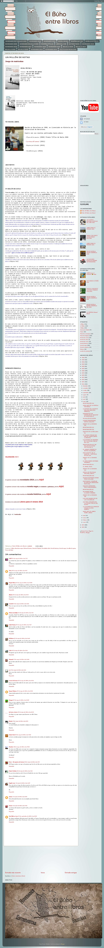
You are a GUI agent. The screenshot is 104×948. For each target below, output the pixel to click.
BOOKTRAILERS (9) (88, 489)
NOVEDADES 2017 (25, 47)
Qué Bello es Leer (13, 816)
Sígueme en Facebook (81, 119)
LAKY (10, 558)
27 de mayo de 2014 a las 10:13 (20, 594)
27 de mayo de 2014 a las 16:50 (25, 691)
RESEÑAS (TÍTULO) (47, 44)
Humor (81, 331)
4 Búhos (82, 324)
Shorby (10, 721)
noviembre (85, 388)
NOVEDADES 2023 (49, 41)
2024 (83, 362)
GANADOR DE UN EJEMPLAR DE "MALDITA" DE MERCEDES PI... (90, 415)
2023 (83, 364)
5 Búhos (12, 548)
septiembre (86, 392)
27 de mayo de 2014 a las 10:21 (21, 603)
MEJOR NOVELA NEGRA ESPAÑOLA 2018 (91, 298)
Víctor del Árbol (9, 550)
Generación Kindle (84, 330)
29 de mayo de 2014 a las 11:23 (24, 771)
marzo (84, 517)
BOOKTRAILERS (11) (88, 464)
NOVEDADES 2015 (54, 47)
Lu (9, 670)
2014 (83, 384)
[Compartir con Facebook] (40, 546)
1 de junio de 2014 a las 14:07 (23, 783)
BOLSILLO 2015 (23, 49)
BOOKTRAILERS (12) (88, 429)
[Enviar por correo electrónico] (36, 546)
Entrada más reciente (13, 873)
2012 (83, 527)
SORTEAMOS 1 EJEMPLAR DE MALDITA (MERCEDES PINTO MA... (90, 483)
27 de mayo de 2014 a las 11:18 (25, 612)
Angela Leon (12, 783)
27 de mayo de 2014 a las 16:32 (26, 680)
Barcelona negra (19, 548)
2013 (83, 525)
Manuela (11, 659)
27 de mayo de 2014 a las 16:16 (18, 670)
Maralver (11, 747)
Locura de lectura (13, 680)
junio (84, 399)
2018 (83, 375)
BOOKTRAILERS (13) (88, 427)
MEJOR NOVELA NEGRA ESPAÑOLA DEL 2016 (91, 306)
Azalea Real (12, 734)
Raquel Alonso (12, 582)
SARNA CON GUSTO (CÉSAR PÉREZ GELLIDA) (92, 237)
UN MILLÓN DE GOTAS (89, 418)
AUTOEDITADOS (74, 44)
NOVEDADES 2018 (11, 47)
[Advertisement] (41, 858)
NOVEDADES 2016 (40, 47)
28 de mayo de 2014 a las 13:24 (23, 734)
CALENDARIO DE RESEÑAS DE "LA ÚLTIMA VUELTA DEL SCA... (90, 441)
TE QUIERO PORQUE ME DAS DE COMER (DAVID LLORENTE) (90, 436)
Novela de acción (84, 337)
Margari (11, 700)
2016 (83, 379)
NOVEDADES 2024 (35, 41)
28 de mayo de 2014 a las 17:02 (21, 747)
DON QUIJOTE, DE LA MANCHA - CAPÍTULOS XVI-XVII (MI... (90, 454)
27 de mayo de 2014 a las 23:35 (26, 712)
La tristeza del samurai (32, 141)
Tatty (10, 570)
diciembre (85, 386)
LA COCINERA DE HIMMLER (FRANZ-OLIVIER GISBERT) (91, 508)
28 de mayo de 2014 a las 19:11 (32, 762)
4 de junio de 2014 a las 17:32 (20, 805)
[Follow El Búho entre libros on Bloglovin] (86, 127)
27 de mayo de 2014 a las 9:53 (19, 570)
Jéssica (10, 796)
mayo (84, 401)
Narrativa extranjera (85, 333)
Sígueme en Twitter (81, 122)
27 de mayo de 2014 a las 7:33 (19, 558)
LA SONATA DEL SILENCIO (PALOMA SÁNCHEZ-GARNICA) (90, 410)
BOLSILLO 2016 (10, 49)
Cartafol (11, 603)
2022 (83, 366)
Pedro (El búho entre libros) (88, 213)
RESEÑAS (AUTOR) (77, 41)
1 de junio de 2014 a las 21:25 (20, 796)
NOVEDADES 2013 (51, 49)
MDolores (11, 638)
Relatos (82, 349)
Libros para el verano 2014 (31, 502)
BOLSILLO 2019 (68, 47)
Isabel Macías (12, 624)
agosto (85, 394)
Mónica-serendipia (13, 612)
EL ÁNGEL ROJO (87, 466)
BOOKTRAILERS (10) (88, 475)
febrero (85, 520)
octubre (85, 390)
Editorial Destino (28, 548)
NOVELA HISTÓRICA (91, 41)
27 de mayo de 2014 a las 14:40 (22, 638)
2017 (83, 377)
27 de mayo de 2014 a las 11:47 (23, 624)
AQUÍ (41, 480)
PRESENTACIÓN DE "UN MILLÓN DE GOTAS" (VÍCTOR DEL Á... (89, 446)
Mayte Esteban (13, 771)
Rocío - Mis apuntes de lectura (16, 762)
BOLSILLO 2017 (81, 47)
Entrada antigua (71, 873)
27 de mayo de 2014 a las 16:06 (21, 659)
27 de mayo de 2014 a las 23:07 (21, 700)
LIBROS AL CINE (61, 44)
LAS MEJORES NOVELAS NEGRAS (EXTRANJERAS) (91, 261)
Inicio (43, 873)
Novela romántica (84, 347)
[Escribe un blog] (37, 546)
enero (84, 522)
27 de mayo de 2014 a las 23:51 (20, 721)
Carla (10, 650)
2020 (83, 370)
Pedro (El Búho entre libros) (88, 210)
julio (84, 397)
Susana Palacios (13, 691)
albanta (11, 594)
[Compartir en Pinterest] (42, 546)
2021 (83, 368)
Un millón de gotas (71, 548)
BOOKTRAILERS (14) (88, 403)
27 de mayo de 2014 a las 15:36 (19, 650)
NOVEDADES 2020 (11, 44)
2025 (83, 359)
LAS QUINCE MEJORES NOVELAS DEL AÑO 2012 (92, 221)
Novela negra (62, 548)
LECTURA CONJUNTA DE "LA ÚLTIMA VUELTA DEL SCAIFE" (90, 503)
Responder (11, 566)
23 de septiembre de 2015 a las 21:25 (27, 816)
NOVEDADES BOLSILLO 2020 (29, 44)
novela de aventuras (85, 351)
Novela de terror (84, 341)
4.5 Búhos (82, 326)
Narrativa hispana (36, 548)
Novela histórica (55, 548)
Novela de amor (84, 339)
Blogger (63, 944)
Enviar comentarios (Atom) (18, 876)
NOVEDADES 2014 (37, 49)
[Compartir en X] (39, 546)
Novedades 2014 (46, 548)
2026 (83, 357)
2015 (83, 381)
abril (84, 515)
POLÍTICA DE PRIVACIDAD (68, 49)
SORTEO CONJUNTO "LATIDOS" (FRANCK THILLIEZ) (92, 290)
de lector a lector (13, 712)
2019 (83, 373)
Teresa (10, 805)
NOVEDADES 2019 (88, 44)
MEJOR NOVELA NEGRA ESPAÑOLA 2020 (91, 253)
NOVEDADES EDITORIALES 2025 (15, 41)
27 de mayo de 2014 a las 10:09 (24, 582)
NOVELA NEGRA (63, 41)
